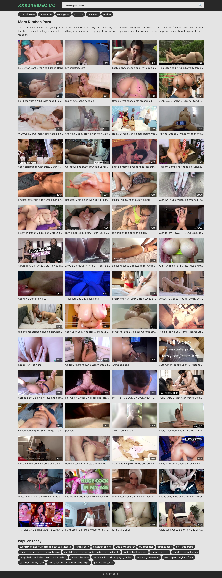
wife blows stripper (125, 546)
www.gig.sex (63, 14)
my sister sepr (146, 546)
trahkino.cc (93, 14)
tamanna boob (164, 546)
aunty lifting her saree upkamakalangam (40, 552)
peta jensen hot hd (102, 546)
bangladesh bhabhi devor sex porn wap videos (43, 557)
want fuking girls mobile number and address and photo (91, 552)
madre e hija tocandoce (135, 552)
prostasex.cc (46, 14)
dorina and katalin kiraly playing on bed (112, 557)
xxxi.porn (78, 14)
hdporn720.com (27, 14)
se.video (107, 14)
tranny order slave (80, 557)
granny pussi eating (103, 562)
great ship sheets (184, 546)
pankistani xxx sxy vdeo (32, 562)
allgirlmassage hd (159, 552)
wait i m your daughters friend (179, 557)
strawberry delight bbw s (185, 552)
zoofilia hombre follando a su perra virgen (68, 562)
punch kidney (82, 546)
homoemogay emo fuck (148, 557)
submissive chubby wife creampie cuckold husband (45, 546)
